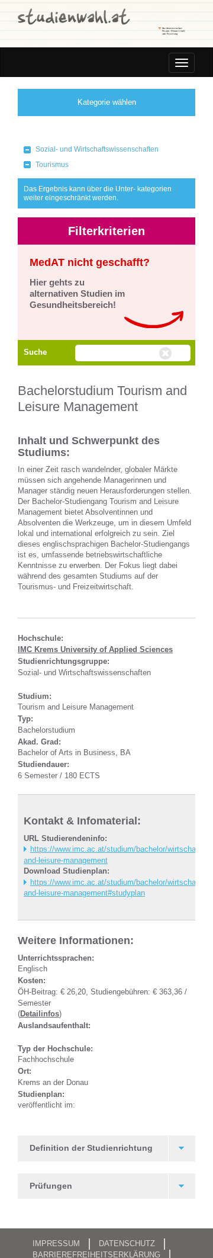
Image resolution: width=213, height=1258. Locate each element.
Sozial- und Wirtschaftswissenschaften (97, 149)
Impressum (56, 1243)
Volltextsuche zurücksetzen (167, 353)
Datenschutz (127, 1243)
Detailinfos (39, 1013)
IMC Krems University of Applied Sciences (95, 649)
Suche (35, 352)
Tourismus (52, 165)
